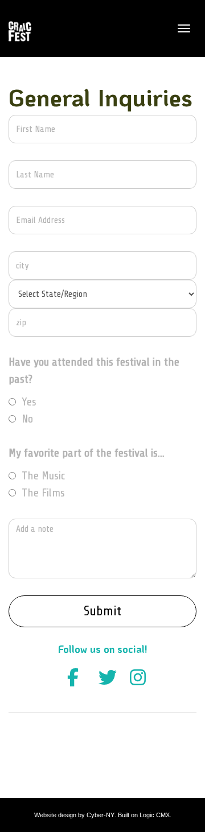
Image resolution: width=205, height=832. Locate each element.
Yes (29, 401)
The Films (43, 492)
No (27, 418)
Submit (102, 611)
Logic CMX (155, 815)
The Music (43, 475)
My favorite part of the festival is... (87, 453)
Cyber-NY (100, 815)
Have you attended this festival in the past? (94, 370)
